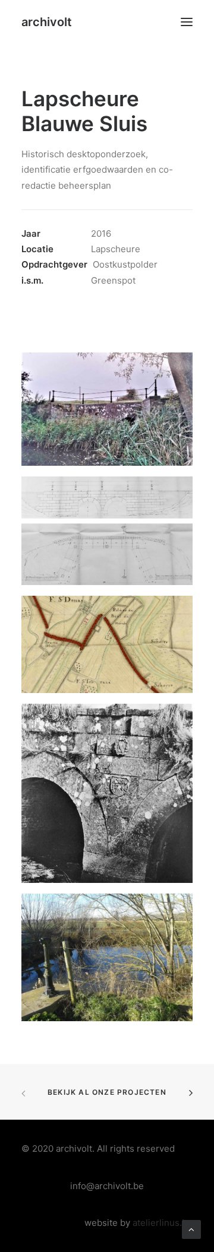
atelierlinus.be (163, 1222)
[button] (186, 22)
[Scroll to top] (191, 1228)
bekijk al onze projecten (107, 1092)
